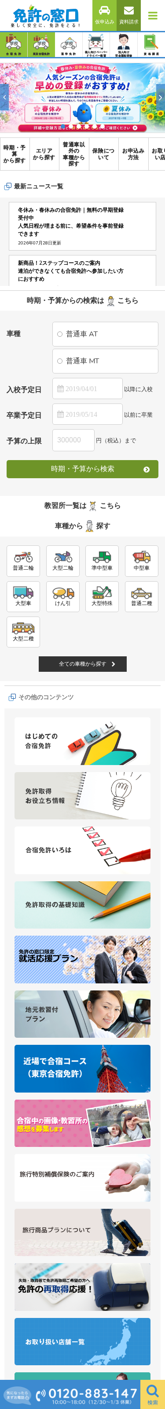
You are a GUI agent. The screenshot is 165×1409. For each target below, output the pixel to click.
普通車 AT (82, 334)
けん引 (63, 702)
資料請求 (129, 22)
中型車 (142, 666)
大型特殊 (102, 702)
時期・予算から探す (15, 154)
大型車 (23, 702)
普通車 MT (82, 361)
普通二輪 (23, 666)
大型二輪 (62, 666)
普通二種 (141, 702)
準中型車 (102, 666)
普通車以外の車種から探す (74, 154)
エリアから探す (44, 154)
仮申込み (104, 22)
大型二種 (23, 737)
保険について (103, 154)
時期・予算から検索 (82, 468)
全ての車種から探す (82, 762)
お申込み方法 (133, 154)
